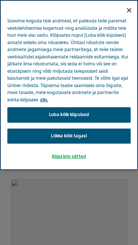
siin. (44, 100)
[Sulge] (129, 10)
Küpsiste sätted (69, 156)
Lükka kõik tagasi (69, 136)
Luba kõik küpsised (69, 115)
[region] (69, 85)
